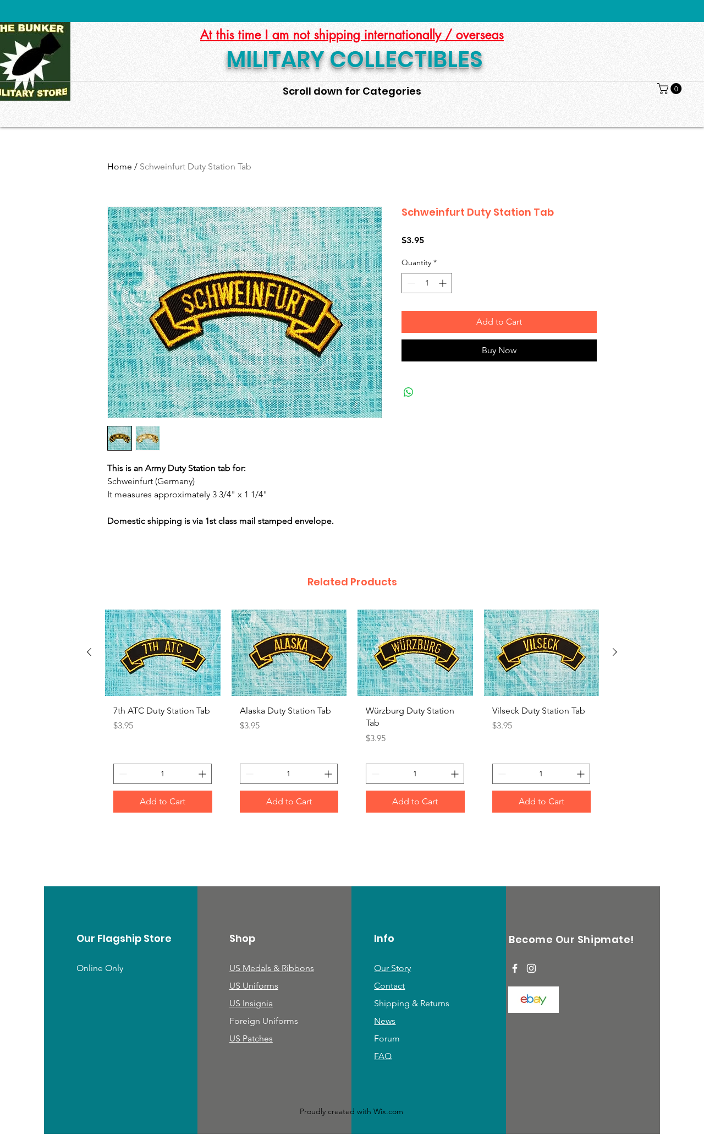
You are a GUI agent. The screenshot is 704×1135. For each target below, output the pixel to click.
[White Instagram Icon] (531, 968)
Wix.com (388, 1111)
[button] (670, 88)
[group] (352, 715)
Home (119, 166)
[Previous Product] (89, 652)
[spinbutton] (427, 283)
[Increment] (443, 283)
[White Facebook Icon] (515, 968)
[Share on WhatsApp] (408, 392)
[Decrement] (410, 283)
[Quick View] (163, 653)
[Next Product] (615, 652)
